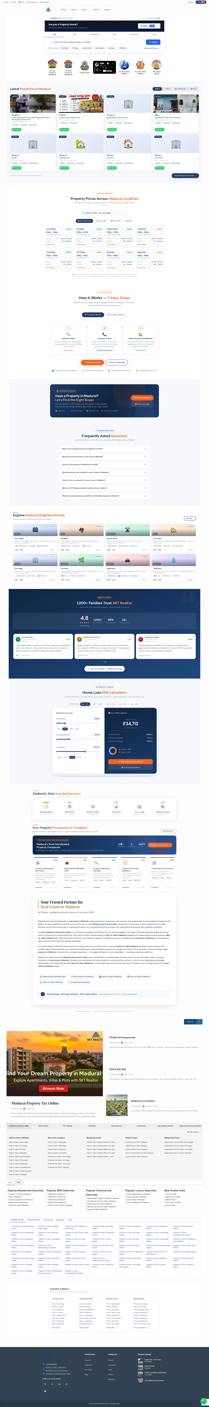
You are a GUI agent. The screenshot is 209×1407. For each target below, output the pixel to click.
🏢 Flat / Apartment (84, 221)
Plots (114, 34)
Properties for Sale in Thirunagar (59, 1164)
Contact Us (88, 1365)
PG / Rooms (134, 34)
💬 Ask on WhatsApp (117, 362)
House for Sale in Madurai (19, 1205)
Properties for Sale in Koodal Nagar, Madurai (157, 1240)
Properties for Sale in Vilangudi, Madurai (156, 1266)
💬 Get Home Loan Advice (130, 767)
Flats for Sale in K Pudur (17, 1149)
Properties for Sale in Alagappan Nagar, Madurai (48, 1227)
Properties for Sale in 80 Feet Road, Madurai (22, 1227)
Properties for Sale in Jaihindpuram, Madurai (49, 1240)
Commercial (94, 34)
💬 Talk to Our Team (142, 404)
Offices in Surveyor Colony (142, 1324)
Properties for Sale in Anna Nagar (59, 1156)
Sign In (190, 2)
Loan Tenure (60, 747)
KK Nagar (75, 48)
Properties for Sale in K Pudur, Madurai (101, 1240)
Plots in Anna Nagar (112, 1324)
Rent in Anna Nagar (85, 1304)
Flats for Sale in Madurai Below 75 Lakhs (101, 1153)
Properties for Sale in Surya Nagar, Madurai (130, 1259)
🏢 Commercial (32, 2)
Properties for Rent (33, 1220)
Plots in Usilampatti (112, 1309)
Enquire (17, 129)
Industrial (111, 1379)
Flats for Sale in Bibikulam (18, 1153)
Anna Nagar (64, 48)
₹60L (71, 729)
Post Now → (149, 26)
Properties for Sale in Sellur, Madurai (184, 1252)
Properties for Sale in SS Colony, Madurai (75, 1259)
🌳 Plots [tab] (193, 89)
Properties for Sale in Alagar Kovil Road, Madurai (76, 1227)
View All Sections (193, 1132)
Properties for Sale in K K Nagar (59, 1160)
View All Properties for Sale (185, 176)
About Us (88, 1360)
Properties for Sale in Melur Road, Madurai (103, 1247)
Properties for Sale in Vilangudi (58, 1167)
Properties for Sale (17, 1220)
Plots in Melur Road (112, 1321)
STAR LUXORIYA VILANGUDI (155, 1373)
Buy (54, 34)
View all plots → (111, 1327)
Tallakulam (122, 48)
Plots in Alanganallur (112, 1315)
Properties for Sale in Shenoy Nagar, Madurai (22, 1259)
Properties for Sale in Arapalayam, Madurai (157, 1227)
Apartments (60, 1220)
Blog (86, 1374)
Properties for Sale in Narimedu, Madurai (129, 1247)
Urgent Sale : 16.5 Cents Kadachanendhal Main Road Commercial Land (154, 1359)
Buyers (63, 9)
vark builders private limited (154, 1380)
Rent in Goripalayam (85, 1321)
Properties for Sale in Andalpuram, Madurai (103, 1266)
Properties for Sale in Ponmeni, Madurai (102, 1253)
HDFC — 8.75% (97, 704)
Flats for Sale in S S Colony (57, 1153)
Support (107, 9)
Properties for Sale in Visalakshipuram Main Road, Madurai (50, 1272)
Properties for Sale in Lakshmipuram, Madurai (23, 1247)
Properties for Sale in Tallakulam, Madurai (156, 1259)
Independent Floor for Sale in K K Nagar (178, 1146)
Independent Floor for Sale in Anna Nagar (178, 1142)
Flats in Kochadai (57, 1312)
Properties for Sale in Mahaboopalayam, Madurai (46, 1247)
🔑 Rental (128, 221)
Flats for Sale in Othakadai (57, 1142)
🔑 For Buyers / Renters (93, 315)
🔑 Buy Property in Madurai (82, 976)
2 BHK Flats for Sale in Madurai (136, 1142)
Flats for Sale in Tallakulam (18, 1164)
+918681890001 (51, 1364)
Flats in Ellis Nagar (58, 1318)
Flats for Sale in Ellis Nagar (57, 1146)
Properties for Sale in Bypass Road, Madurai (76, 1234)
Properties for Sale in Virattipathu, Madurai (22, 1272)
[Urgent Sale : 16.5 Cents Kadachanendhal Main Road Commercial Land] (140, 1361)
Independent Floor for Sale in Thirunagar (178, 1149)
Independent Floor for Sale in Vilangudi (177, 1153)
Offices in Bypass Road (141, 1309)
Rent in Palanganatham (86, 1309)
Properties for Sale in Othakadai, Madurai (21, 1253)
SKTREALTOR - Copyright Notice (109, 1403)
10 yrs (59, 757)
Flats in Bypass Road (59, 1315)
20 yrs (72, 757)
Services (96, 9)
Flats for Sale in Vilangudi (18, 1174)
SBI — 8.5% (85, 704)
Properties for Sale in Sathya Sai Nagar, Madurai (156, 1253)
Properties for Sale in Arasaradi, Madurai (183, 1227)
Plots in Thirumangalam (113, 1318)
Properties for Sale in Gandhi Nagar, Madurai (157, 1234)
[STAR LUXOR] (140, 1367)
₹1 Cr (77, 729)
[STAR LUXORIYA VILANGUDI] (140, 1374)
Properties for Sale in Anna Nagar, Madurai (103, 1227)
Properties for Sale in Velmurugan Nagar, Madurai (129, 1266)
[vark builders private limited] (140, 1380)
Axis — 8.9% (134, 704)
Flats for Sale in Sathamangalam (20, 1171)
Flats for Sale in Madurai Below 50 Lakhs (101, 1149)
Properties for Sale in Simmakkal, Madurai (49, 1259)
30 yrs (79, 757)
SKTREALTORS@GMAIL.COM (58, 1374)
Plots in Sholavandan (113, 1304)
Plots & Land (48, 1220)
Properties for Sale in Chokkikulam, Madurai (103, 1234)
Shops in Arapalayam (140, 1315)
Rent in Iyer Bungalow (86, 1315)
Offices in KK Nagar (140, 1307)
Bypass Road (87, 48)
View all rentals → (84, 1327)
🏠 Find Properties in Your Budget (130, 762)
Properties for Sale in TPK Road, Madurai (183, 1259)
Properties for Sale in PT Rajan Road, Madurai (131, 1253)
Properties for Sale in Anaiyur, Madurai (77, 1264)
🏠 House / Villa (101, 221)
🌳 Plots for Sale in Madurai (138, 976)
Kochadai (112, 48)
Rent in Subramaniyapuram (87, 1318)
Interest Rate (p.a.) (63, 735)
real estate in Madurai (120, 994)
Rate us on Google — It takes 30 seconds (104, 669)
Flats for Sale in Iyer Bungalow (19, 1156)
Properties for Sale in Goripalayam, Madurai (22, 1240)
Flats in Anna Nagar (58, 1304)
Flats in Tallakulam (58, 1309)
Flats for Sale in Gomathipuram (20, 1167)
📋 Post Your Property (142, 398)
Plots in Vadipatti (111, 1307)
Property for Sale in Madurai (108, 1198)
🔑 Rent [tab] (167, 89)
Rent (74, 34)
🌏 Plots (21, 2)
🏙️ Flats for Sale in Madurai (110, 976)
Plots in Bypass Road (113, 1312)
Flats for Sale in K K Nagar (18, 1146)
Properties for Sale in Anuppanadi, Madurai (130, 1227)
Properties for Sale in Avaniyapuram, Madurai (23, 1234)
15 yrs (65, 757)
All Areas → (190, 518)
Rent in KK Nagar (84, 1307)
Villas (70, 1220)
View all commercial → (141, 1327)
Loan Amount (61, 719)
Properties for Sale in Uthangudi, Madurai (48, 1266)
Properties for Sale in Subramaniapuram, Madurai (101, 1259)
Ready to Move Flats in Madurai (136, 1149)
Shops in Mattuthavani (141, 1321)
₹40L (65, 729)
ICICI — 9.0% (111, 704)
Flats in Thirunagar (58, 1321)
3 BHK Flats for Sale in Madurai (136, 1146)
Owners (84, 9)
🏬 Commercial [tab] (180, 89)
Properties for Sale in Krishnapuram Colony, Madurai (184, 1240)
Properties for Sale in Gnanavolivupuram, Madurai (182, 1234)
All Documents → (168, 831)
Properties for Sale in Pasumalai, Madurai (75, 1253)
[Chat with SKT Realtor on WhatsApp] (204, 1401)
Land (110, 1370)
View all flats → (57, 1327)
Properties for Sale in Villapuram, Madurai (183, 1266)
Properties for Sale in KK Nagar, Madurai (75, 1240)
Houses (110, 1360)
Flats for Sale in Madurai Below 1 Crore (100, 1156)
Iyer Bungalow (99, 48)
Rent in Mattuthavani (85, 1324)
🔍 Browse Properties (92, 362)
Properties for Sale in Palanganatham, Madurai (50, 1253)
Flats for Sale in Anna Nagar (18, 1142)
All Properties (44, 2)
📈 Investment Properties (78, 982)
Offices (110, 1374)
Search (154, 42)
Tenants (73, 9)
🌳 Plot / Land (115, 221)
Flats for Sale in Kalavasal (57, 1149)
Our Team (88, 1370)
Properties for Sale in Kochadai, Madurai (129, 1240)
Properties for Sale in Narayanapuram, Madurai (158, 1247)
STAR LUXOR (149, 1366)
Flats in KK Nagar (57, 1307)
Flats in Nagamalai (58, 1324)
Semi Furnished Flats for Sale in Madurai (140, 1153)
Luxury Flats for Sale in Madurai (136, 1156)
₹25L (58, 729)
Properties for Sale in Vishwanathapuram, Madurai (74, 1272)
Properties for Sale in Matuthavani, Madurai (76, 1247)
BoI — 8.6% (122, 704)
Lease (154, 34)
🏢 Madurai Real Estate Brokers (53, 976)
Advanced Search (151, 48)
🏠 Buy (6, 2)
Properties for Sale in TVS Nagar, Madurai (21, 1266)
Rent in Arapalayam (85, 1312)
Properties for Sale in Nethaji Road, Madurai (184, 1247)
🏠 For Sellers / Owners (116, 315)
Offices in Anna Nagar (140, 1304)
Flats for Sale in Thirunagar (18, 1160)
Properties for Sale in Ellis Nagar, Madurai (129, 1234)
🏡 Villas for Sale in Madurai (51, 982)
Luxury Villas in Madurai (135, 1200)
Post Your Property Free (159, 845)
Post (200, 2)
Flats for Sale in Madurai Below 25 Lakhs (101, 1142)
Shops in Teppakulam (140, 1318)
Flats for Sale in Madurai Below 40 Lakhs (101, 1146)
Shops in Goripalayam (141, 1312)
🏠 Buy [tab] (157, 89)
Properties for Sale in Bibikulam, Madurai (48, 1234)
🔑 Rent (13, 2)
